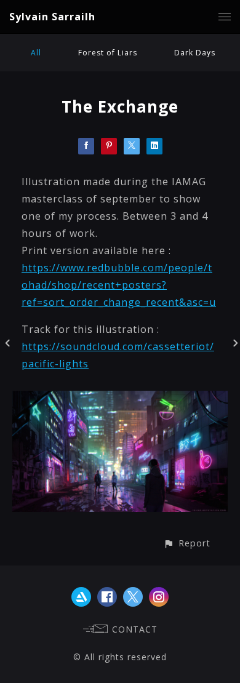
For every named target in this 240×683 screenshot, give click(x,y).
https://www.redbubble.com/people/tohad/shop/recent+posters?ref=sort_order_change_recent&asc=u (119, 285)
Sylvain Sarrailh (52, 16)
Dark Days (194, 52)
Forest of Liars (107, 52)
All (36, 52)
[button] (186, 543)
